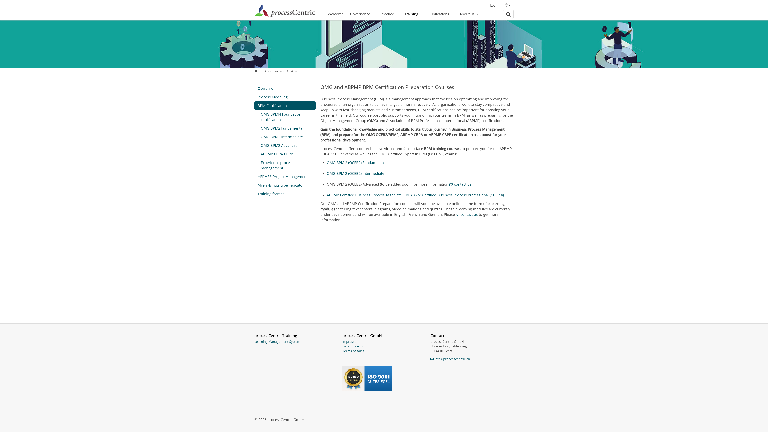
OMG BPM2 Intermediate (282, 136)
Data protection (354, 346)
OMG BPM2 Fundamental (282, 128)
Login (494, 5)
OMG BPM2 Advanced (279, 145)
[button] (508, 6)
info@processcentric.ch (452, 359)
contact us (469, 214)
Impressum (351, 341)
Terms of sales (353, 351)
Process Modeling (273, 97)
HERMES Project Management (283, 176)
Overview (265, 88)
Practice (388, 14)
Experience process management (277, 165)
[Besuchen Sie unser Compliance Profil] (384, 378)
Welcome (336, 14)
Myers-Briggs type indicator (281, 185)
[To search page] (508, 14)
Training (411, 14)
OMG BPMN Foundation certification (281, 117)
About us (468, 14)
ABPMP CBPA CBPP (277, 154)
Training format (271, 193)
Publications (439, 14)
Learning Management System (277, 341)
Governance (360, 14)
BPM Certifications (273, 105)
